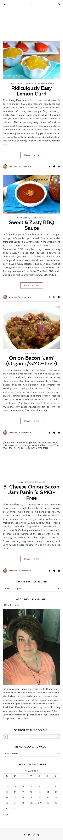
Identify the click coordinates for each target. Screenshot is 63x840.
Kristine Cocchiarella (19, 166)
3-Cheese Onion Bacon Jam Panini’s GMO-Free (31, 492)
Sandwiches (38, 482)
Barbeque (23, 218)
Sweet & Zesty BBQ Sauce (31, 225)
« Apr (6, 814)
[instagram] (34, 835)
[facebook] (29, 835)
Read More (31, 155)
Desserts (30, 83)
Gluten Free (46, 83)
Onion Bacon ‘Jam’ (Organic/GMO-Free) (31, 360)
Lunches (23, 482)
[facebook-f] (24, 835)
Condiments (39, 218)
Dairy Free (15, 83)
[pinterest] (38, 835)
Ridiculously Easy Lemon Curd (31, 91)
